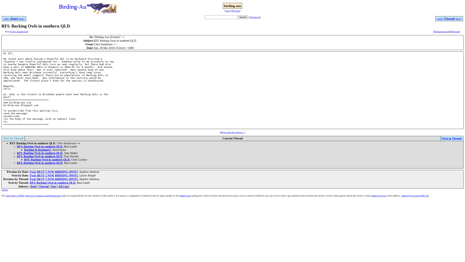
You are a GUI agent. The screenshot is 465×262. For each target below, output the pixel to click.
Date (14, 18)
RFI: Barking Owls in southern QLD (39, 146)
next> (22, 18)
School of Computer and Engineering (43, 195)
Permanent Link (442, 31)
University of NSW (15, 195)
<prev (6, 18)
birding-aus (185, 195)
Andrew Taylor (378, 195)
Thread (449, 18)
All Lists (235, 10)
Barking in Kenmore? (37, 149)
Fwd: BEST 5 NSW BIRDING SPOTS (54, 171)
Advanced (255, 17)
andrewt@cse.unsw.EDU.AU (415, 195)
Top (227, 10)
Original (455, 31)
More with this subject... (232, 132)
